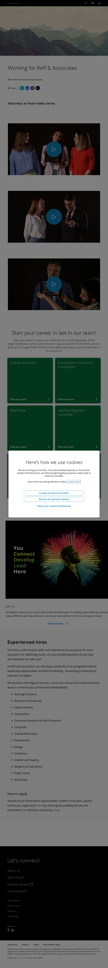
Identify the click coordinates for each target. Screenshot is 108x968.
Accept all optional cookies (54, 493)
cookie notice (73, 481)
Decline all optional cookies (54, 499)
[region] (54, 484)
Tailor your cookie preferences (54, 506)
